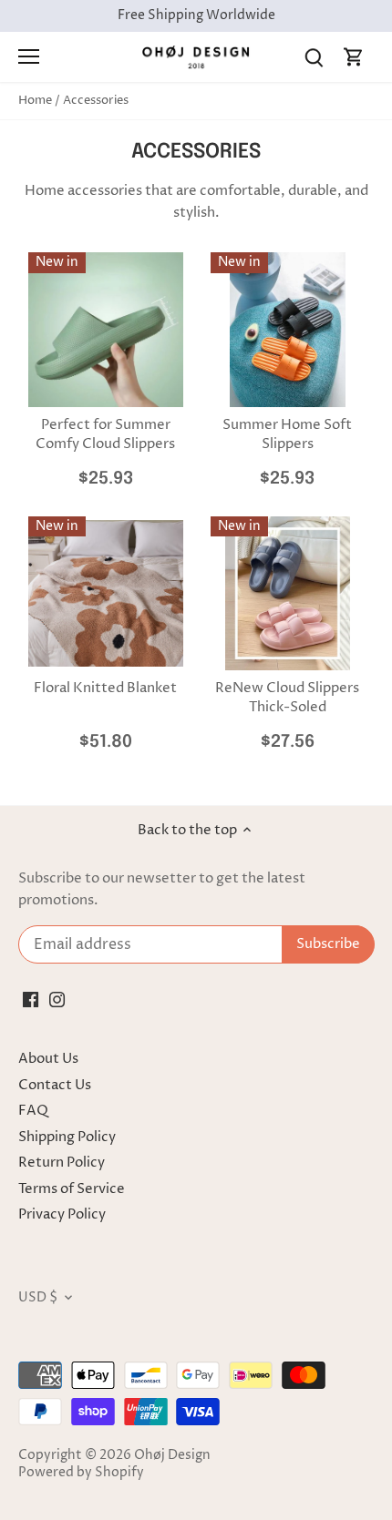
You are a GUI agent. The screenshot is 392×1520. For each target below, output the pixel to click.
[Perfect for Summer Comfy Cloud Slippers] (105, 329)
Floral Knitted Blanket (105, 688)
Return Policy (61, 1162)
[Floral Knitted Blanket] (105, 593)
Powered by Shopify (81, 1472)
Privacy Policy (62, 1214)
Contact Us (54, 1085)
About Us (48, 1058)
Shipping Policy (67, 1137)
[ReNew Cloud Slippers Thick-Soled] (288, 593)
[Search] (314, 57)
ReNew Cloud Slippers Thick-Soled (287, 697)
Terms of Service (71, 1189)
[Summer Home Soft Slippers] (288, 329)
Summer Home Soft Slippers (287, 434)
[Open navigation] (28, 56)
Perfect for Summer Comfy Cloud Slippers (105, 434)
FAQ (33, 1110)
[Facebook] (30, 999)
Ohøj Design (172, 1455)
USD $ (37, 1297)
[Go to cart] (354, 57)
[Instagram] (57, 999)
